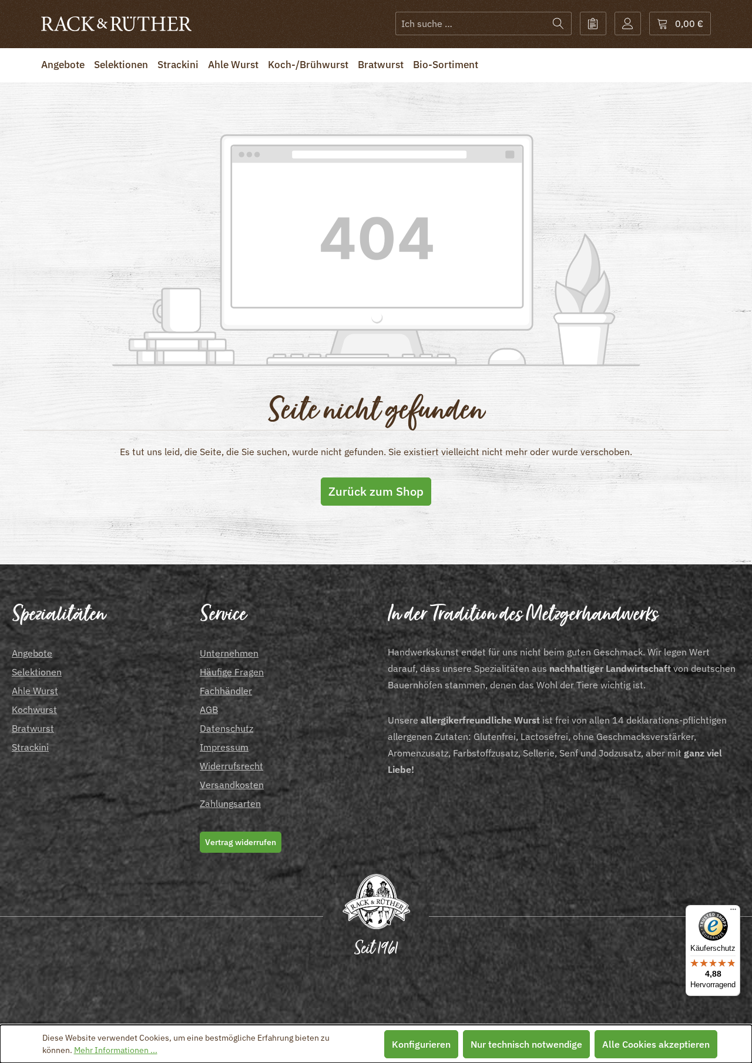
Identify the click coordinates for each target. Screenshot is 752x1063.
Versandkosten (232, 784)
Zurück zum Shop (376, 491)
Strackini (30, 747)
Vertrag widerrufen (240, 842)
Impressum (224, 747)
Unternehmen (229, 653)
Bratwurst (33, 728)
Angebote (32, 653)
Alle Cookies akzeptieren (656, 1044)
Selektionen (37, 672)
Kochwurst (34, 709)
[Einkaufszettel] (593, 23)
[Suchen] (559, 23)
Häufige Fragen (232, 672)
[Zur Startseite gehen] (116, 23)
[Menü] (733, 912)
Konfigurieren (421, 1044)
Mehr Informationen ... (115, 1050)
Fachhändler (226, 691)
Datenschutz (226, 728)
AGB (209, 709)
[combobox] (470, 23)
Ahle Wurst (35, 691)
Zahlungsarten (230, 803)
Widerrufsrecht (231, 766)
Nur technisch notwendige (526, 1044)
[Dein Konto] (628, 23)
